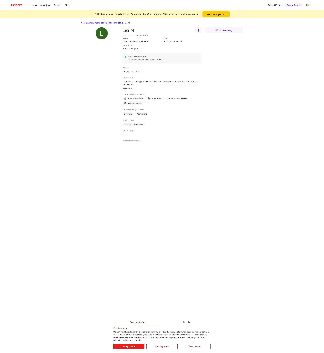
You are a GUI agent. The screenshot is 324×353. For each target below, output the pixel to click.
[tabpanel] (162, 339)
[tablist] (162, 321)
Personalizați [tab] (195, 346)
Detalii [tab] (186, 322)
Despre (57, 5)
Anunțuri (45, 5)
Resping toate (162, 346)
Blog (67, 5)
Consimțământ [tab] (138, 322)
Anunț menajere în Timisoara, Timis (105, 22)
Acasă (84, 22)
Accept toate (129, 346)
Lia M (127, 22)
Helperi (33, 5)
